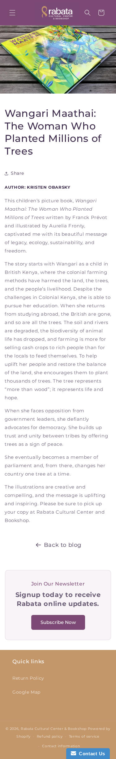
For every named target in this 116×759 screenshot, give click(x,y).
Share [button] (17, 173)
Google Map (26, 692)
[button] (12, 13)
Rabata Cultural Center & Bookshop (54, 728)
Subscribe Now (58, 622)
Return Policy (28, 678)
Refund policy (50, 736)
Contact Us (90, 753)
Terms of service (84, 736)
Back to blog (62, 545)
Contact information (61, 746)
